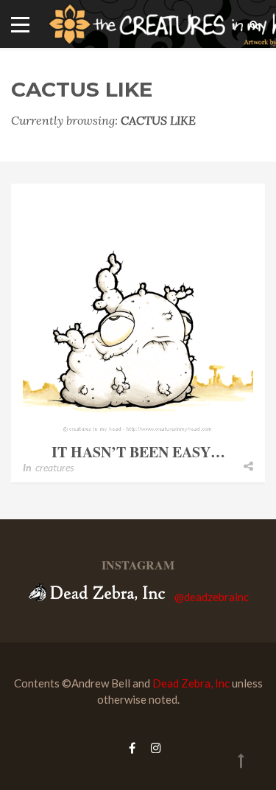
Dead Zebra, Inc (191, 683)
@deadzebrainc (211, 596)
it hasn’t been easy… (138, 451)
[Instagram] (152, 747)
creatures (54, 467)
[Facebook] (132, 747)
